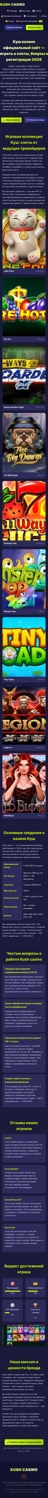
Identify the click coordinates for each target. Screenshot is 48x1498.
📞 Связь (43, 16)
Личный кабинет (14, 27)
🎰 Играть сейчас (11, 120)
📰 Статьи (36, 11)
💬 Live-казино (30, 16)
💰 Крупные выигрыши (11, 16)
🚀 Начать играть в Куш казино (24, 1442)
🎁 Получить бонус (36, 120)
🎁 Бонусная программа (29, 21)
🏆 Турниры (12, 11)
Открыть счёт (34, 27)
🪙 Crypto (9, 21)
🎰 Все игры (24, 11)
